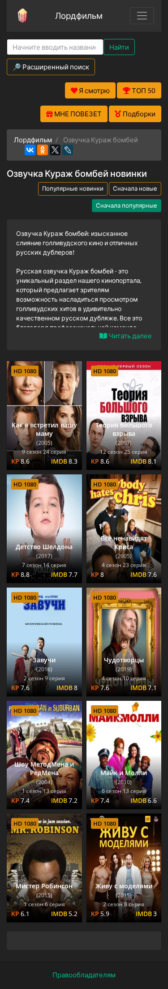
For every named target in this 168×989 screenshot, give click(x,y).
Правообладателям (84, 975)
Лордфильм (79, 15)
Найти (119, 47)
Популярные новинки (72, 188)
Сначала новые (135, 188)
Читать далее (129, 336)
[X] (55, 150)
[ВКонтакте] (30, 150)
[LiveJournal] (67, 150)
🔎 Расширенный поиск (51, 67)
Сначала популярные (126, 205)
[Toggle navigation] (142, 15)
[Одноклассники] (42, 150)
